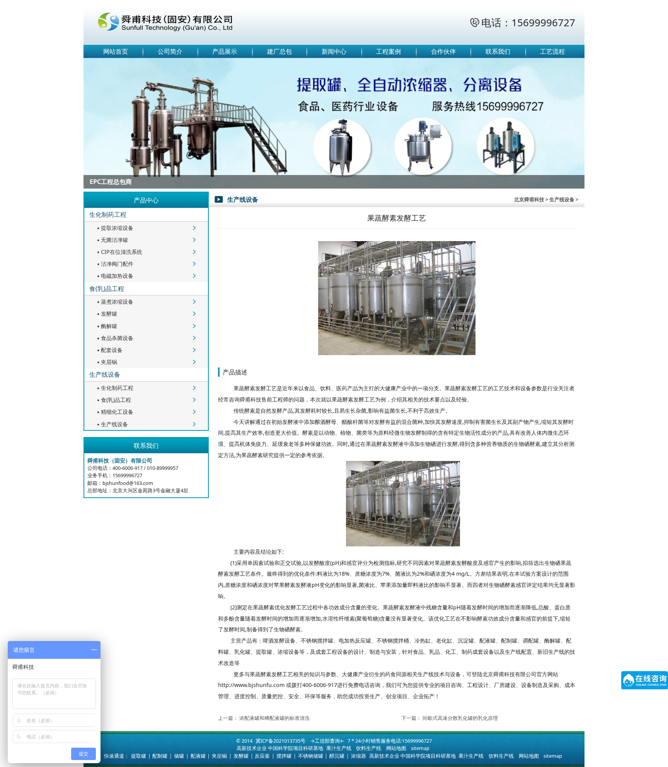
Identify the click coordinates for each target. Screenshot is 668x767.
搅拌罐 (283, 755)
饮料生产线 (368, 748)
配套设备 (109, 350)
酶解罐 (106, 326)
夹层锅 (106, 362)
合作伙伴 (443, 51)
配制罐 (159, 755)
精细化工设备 (114, 411)
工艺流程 (552, 51)
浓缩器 (358, 755)
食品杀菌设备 (114, 338)
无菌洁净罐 (111, 239)
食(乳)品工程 (106, 288)
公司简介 (170, 51)
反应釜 (262, 755)
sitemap (420, 748)
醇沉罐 (336, 755)
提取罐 (138, 755)
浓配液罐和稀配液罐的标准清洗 (274, 717)
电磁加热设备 (114, 275)
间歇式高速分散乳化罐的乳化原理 (460, 717)
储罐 (179, 755)
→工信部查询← (327, 740)
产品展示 (224, 51)
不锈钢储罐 (310, 755)
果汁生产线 (338, 748)
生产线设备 (104, 374)
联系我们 (498, 51)
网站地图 (396, 748)
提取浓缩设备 (114, 227)
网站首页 (115, 51)
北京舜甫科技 (529, 199)
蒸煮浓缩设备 (114, 301)
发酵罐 (106, 313)
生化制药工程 (107, 214)
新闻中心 (334, 51)
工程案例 (388, 51)
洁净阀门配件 (114, 263)
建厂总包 (279, 51)
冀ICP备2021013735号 (280, 740)
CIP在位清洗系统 (118, 251)
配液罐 (198, 755)
